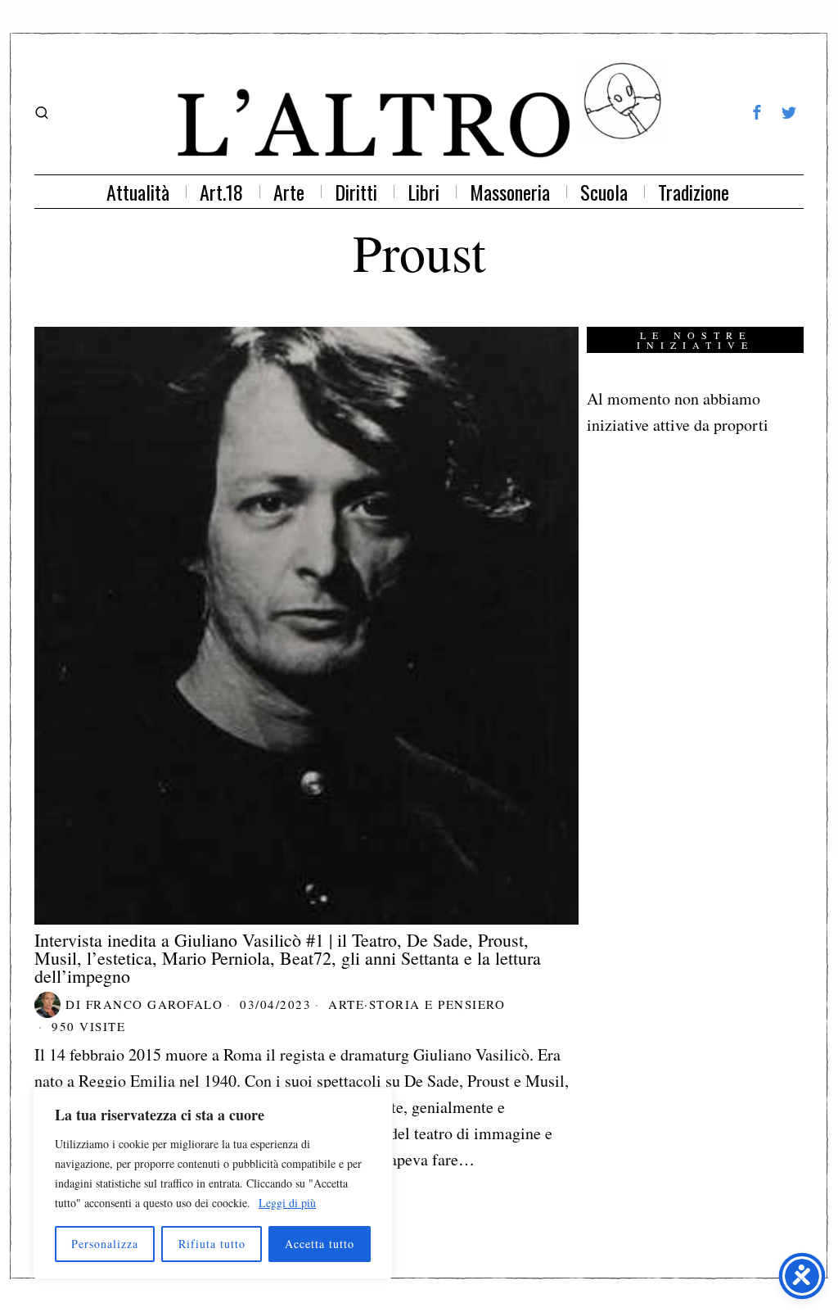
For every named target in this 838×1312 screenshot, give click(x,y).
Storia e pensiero (437, 1004)
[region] (213, 1183)
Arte (346, 1004)
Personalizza (104, 1243)
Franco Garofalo (154, 1004)
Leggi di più (287, 1202)
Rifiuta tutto (212, 1243)
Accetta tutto (319, 1243)
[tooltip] (757, 112)
